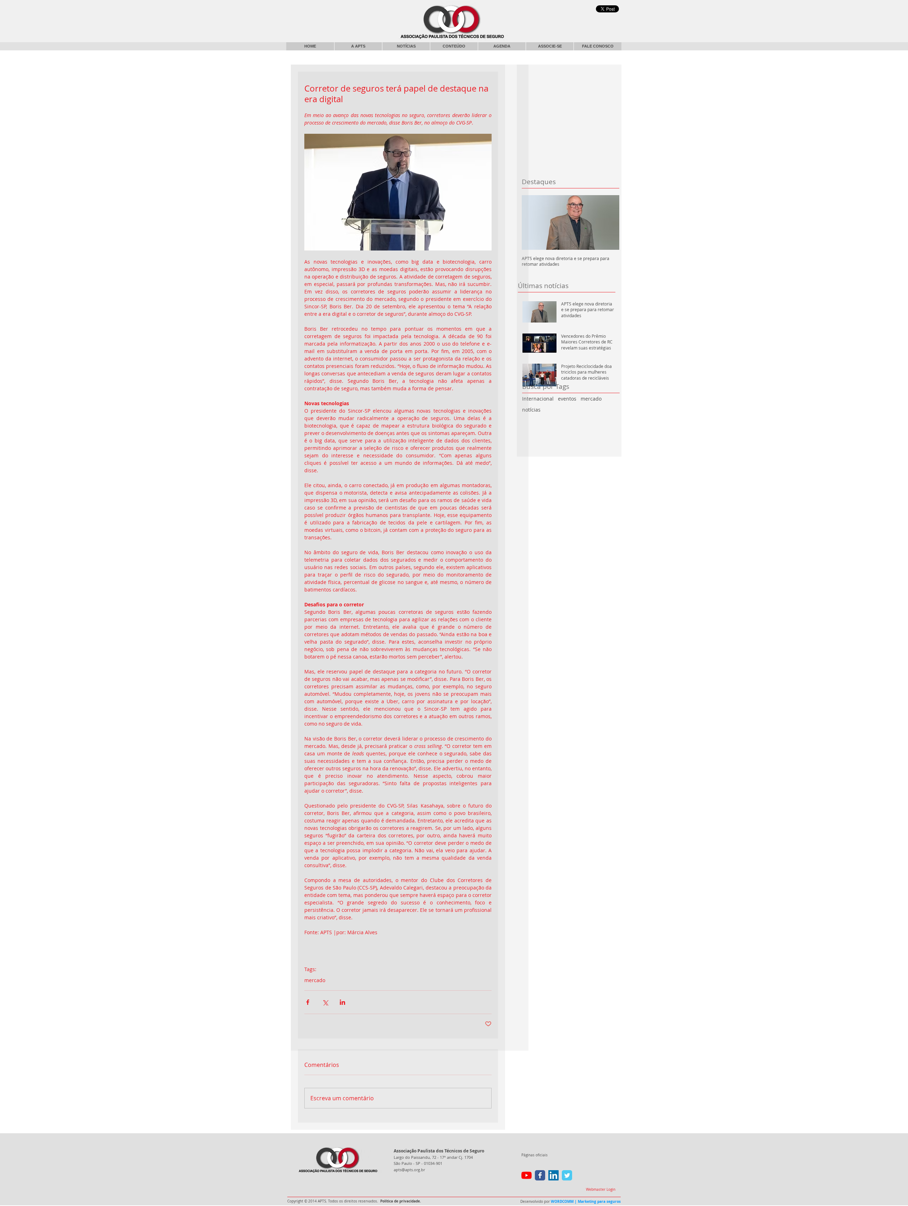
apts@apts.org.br (409, 1169)
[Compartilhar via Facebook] (307, 1002)
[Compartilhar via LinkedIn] (342, 1002)
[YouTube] (526, 1175)
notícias (531, 409)
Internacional (538, 398)
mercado (591, 398)
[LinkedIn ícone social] (553, 1175)
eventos (567, 398)
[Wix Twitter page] (567, 1175)
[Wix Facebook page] (540, 1175)
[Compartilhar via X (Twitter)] (325, 1002)
